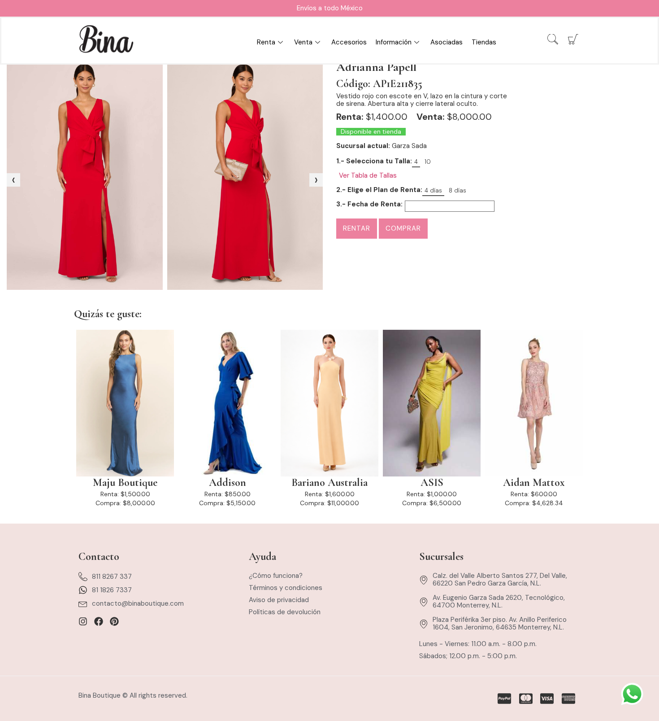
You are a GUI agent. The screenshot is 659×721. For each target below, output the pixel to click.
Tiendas (484, 42)
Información (394, 42)
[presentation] (13, 180)
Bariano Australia (329, 482)
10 (428, 162)
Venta (303, 42)
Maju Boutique (125, 482)
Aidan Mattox (534, 482)
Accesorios (349, 42)
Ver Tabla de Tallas (368, 175)
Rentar (356, 228)
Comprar (403, 228)
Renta (266, 42)
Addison (227, 482)
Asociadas (446, 42)
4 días (433, 190)
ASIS (432, 482)
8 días (457, 190)
